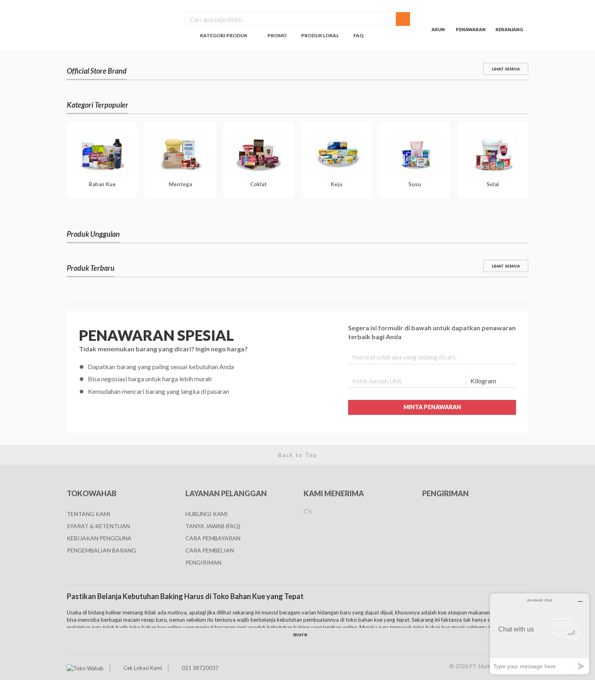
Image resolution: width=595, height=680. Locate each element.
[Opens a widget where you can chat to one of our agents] (539, 633)
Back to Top (297, 454)
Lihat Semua (506, 68)
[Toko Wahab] (85, 668)
